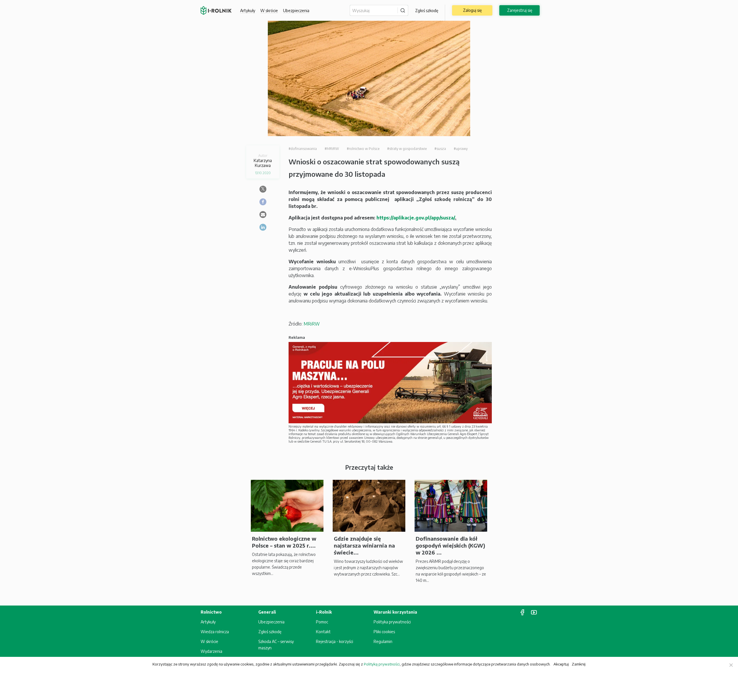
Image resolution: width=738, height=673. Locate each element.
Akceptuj (561, 663)
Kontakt (323, 631)
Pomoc (322, 621)
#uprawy (461, 148)
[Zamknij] (731, 665)
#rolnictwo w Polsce (363, 148)
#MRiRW (332, 148)
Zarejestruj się (519, 10)
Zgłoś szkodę (426, 10)
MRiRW (312, 324)
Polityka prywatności (392, 621)
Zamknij (578, 663)
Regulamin (383, 641)
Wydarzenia (211, 651)
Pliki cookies (384, 631)
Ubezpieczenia (271, 621)
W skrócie (269, 10)
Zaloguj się (472, 10)
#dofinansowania (303, 148)
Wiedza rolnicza (215, 631)
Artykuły (247, 10)
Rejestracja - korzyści (334, 641)
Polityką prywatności (382, 664)
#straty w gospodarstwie (407, 148)
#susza (440, 148)
